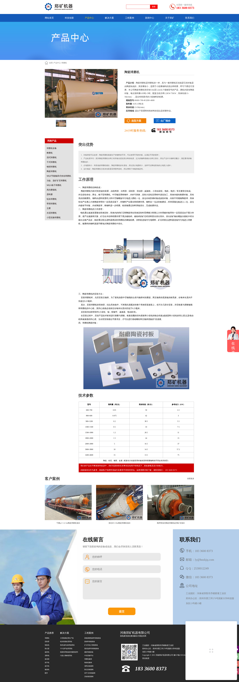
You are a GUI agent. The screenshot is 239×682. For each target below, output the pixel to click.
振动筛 (47, 659)
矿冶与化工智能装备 (91, 645)
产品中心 (89, 18)
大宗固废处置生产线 (67, 638)
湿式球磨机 (52, 157)
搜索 (153, 7)
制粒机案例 (88, 662)
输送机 (47, 669)
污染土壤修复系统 (66, 655)
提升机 (47, 666)
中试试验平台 (88, 655)
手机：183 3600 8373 (199, 551)
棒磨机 (50, 153)
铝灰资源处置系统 (66, 641)
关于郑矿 (169, 18)
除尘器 (47, 648)
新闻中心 (149, 18)
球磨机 (64, 63)
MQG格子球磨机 (54, 185)
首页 (51, 63)
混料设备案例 (88, 666)
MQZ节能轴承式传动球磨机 (59, 176)
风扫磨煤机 (52, 190)
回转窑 (47, 641)
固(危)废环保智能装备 (91, 648)
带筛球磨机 (52, 204)
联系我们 (189, 18)
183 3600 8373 (185, 7)
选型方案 (136, 120)
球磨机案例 (88, 659)
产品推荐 (49, 633)
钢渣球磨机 (52, 167)
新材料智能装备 (89, 641)
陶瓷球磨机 (52, 171)
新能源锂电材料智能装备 (92, 638)
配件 (46, 673)
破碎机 (47, 652)
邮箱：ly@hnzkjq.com (200, 559)
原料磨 (50, 194)
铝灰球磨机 (52, 199)
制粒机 (47, 645)
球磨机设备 (52, 148)
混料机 (47, 655)
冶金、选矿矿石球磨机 (57, 180)
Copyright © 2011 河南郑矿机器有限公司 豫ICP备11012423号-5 (166, 655)
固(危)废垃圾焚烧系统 (67, 645)
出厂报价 (166, 120)
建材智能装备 (88, 652)
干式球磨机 (52, 162)
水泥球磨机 (52, 213)
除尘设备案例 (88, 669)
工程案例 (129, 18)
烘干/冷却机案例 (89, 673)
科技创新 (69, 18)
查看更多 (190, 479)
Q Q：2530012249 (197, 568)
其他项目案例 (88, 676)
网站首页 (49, 18)
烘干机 (47, 662)
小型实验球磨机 (54, 217)
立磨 (49, 208)
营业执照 (145, 658)
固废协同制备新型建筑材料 (69, 652)
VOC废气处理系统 (66, 648)
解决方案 (109, 18)
